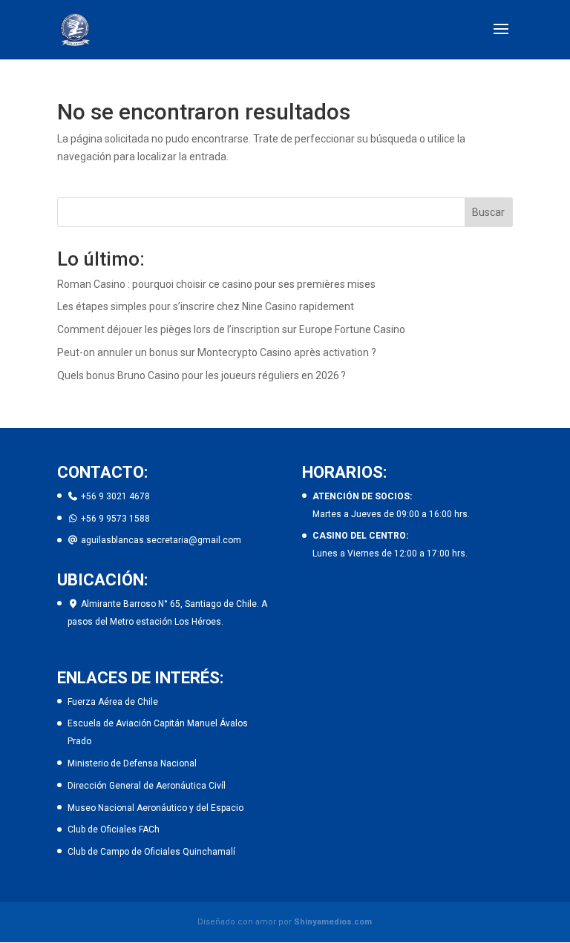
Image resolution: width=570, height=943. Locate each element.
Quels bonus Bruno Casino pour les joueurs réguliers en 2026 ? (201, 375)
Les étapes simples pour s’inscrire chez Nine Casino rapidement (205, 306)
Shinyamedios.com (333, 922)
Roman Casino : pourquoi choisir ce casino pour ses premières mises (216, 284)
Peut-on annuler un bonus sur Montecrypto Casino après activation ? (216, 352)
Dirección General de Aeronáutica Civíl (147, 786)
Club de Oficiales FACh (114, 829)
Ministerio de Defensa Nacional (132, 763)
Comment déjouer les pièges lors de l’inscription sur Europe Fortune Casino (231, 329)
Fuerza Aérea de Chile (113, 702)
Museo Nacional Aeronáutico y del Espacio (155, 808)
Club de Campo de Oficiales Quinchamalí (151, 852)
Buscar (488, 212)
